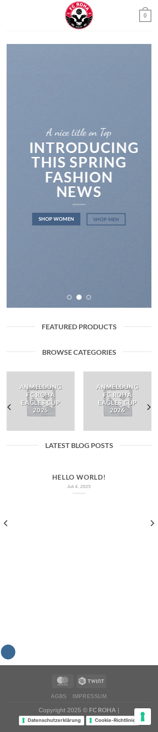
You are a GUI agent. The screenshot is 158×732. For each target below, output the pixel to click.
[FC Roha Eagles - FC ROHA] (79, 15)
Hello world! (78, 477)
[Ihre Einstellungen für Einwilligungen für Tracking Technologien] (142, 716)
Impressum (89, 696)
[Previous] (9, 407)
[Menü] (12, 15)
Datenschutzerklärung (54, 720)
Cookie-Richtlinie (115, 720)
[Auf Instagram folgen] (8, 652)
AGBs (58, 696)
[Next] (148, 407)
